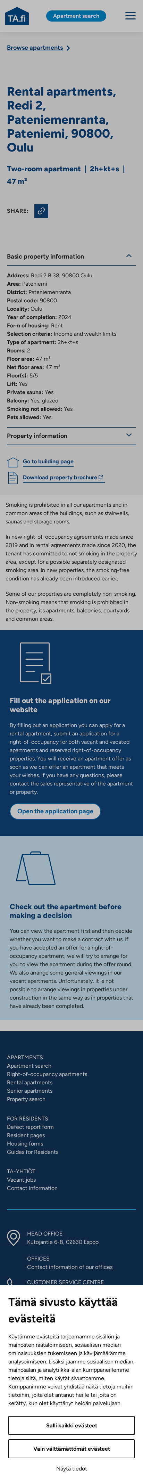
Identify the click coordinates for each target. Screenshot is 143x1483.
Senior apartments (29, 1090)
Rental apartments (29, 1082)
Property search (26, 1099)
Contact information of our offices (69, 1267)
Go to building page (48, 461)
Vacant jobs (21, 1179)
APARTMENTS (25, 1057)
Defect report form (30, 1127)
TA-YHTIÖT (21, 1171)
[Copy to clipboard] (41, 211)
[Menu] (130, 16)
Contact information (32, 1188)
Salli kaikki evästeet (71, 1425)
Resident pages (26, 1135)
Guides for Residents (32, 1152)
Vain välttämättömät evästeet (71, 1448)
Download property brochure (60, 478)
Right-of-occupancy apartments (47, 1074)
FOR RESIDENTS (27, 1118)
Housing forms (25, 1143)
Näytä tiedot (71, 1468)
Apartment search (29, 1065)
